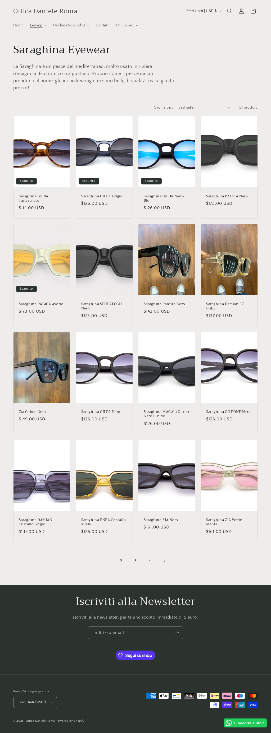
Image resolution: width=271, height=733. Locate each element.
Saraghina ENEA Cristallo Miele (103, 522)
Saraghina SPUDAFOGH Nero (101, 306)
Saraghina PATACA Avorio (41, 304)
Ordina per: (163, 107)
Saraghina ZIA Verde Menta (224, 522)
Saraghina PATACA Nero (227, 196)
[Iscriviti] (177, 633)
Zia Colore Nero (32, 412)
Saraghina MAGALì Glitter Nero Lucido (166, 414)
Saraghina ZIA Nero (161, 520)
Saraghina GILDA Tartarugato (33, 198)
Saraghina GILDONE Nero (228, 412)
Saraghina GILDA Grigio (102, 196)
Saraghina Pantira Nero (164, 304)
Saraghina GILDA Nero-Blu (164, 198)
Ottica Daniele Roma (40, 720)
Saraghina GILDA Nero (100, 412)
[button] (38, 25)
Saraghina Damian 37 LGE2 (225, 306)
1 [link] (107, 561)
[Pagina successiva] (164, 561)
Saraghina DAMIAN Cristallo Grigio (35, 522)
